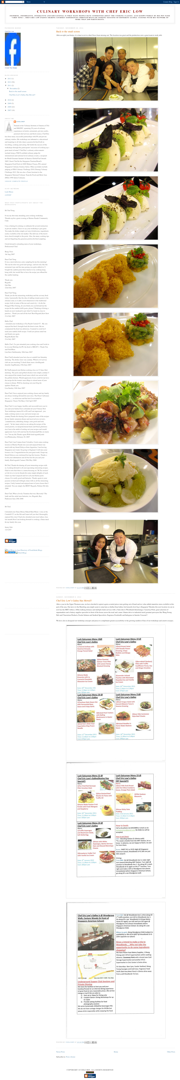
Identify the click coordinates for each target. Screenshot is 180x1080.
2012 (10, 82)
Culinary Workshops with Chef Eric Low (90, 11)
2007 (10, 110)
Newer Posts (60, 1052)
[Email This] (85, 588)
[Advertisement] (17, 569)
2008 (10, 107)
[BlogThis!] (88, 588)
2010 (10, 100)
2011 (10, 85)
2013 (10, 78)
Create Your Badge (11, 68)
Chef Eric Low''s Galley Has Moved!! (74, 600)
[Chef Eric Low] (13, 65)
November (14, 88)
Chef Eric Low (9, 31)
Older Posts (171, 1052)
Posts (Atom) (70, 1057)
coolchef (8, 195)
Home (116, 1052)
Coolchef (20, 121)
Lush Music (9, 192)
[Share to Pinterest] (95, 588)
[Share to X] (90, 588)
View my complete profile (16, 181)
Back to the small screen (68, 31)
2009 (10, 103)
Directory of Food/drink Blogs (31, 550)
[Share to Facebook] (93, 588)
